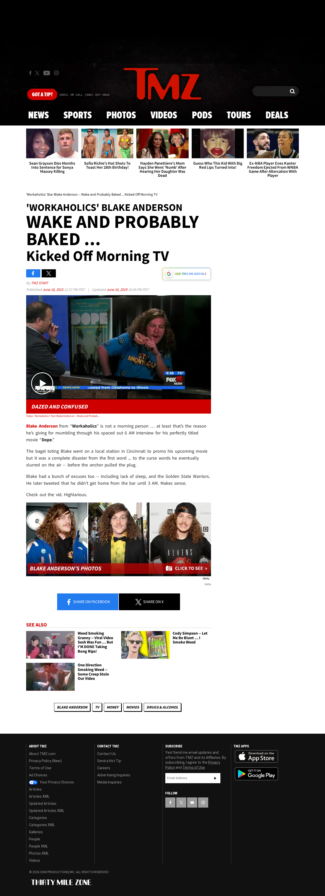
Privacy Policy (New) (45, 761)
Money (113, 707)
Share (91, 601)
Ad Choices (38, 775)
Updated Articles (42, 803)
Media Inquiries (109, 782)
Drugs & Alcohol (162, 707)
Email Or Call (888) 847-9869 (84, 95)
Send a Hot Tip (109, 761)
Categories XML (42, 825)
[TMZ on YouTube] (192, 802)
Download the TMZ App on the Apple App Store (256, 756)
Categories (38, 818)
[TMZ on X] (38, 73)
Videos (164, 115)
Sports (77, 115)
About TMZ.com (42, 754)
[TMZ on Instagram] (56, 73)
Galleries (36, 832)
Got (42, 94)
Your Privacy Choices (56, 782)
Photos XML (39, 853)
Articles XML (39, 796)
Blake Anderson (42, 426)
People (34, 839)
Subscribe (215, 778)
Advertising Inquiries (113, 775)
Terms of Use (40, 768)
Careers (103, 768)
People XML (38, 846)
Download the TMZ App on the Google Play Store (256, 773)
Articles (35, 789)
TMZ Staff (39, 282)
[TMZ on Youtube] (46, 73)
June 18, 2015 (53, 289)
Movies (132, 707)
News (38, 115)
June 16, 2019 (117, 289)
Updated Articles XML (46, 811)
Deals (277, 115)
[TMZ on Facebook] (30, 73)
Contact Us (106, 754)
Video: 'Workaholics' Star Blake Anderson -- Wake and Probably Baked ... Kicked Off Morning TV (63, 416)
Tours (239, 115)
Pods (202, 115)
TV (97, 707)
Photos (121, 115)
